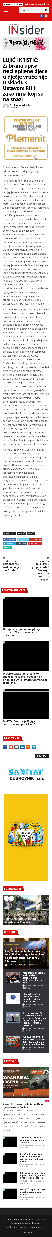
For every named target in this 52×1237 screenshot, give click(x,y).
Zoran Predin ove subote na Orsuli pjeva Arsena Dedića (23, 1105)
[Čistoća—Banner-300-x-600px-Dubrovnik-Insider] (26, 880)
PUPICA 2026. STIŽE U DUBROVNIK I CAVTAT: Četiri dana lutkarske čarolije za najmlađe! (33, 1041)
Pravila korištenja (37, 1227)
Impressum (26, 1232)
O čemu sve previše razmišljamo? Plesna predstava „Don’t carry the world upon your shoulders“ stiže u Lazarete (34, 1019)
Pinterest (35, 544)
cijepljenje (9, 534)
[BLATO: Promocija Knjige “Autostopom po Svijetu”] (26, 704)
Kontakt (23, 1227)
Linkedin (10, 544)
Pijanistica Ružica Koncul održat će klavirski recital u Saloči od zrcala (31, 998)
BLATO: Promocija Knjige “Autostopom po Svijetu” (19, 722)
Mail (8, 548)
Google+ (37, 540)
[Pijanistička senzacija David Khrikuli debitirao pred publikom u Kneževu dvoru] (13, 977)
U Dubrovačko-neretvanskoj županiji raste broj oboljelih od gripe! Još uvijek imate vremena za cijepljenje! (25, 678)
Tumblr (22, 544)
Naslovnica (11, 1227)
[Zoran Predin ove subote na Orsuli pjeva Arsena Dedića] (26, 1082)
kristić (21, 534)
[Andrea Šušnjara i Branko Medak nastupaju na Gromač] (10, 1193)
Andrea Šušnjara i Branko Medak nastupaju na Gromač (32, 1192)
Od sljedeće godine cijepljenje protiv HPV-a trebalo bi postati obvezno (23, 632)
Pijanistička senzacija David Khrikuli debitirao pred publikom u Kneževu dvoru (33, 977)
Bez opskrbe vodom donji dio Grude (11, 566)
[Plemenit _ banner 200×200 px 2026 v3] (26, 160)
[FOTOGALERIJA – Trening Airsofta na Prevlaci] (26, 910)
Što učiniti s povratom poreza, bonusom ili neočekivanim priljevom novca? (31, 1158)
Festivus (36, 1222)
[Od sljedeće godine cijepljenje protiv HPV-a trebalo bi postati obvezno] (26, 612)
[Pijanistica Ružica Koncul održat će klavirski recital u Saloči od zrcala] (13, 998)
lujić (30, 534)
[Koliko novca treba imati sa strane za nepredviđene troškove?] (10, 1141)
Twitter (24, 540)
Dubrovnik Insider (22, 105)
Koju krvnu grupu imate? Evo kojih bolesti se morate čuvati (40, 570)
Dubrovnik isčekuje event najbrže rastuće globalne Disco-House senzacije (32, 1175)
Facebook (10, 540)
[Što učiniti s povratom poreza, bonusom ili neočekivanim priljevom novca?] (10, 1158)
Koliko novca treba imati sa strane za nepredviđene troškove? (33, 1140)
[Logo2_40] (26, 787)
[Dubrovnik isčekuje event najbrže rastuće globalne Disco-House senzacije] (10, 1177)
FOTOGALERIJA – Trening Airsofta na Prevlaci (20, 920)
